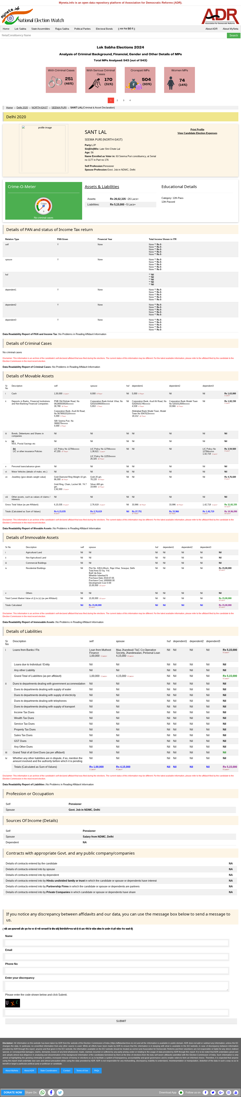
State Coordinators (48, 1070)
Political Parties (82, 28)
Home (6, 28)
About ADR (212, 28)
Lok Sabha (20, 28)
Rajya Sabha (62, 28)
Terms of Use (82, 1070)
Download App (167, 1092)
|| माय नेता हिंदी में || (126, 28)
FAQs (96, 1070)
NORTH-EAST (40, 107)
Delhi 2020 (22, 107)
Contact (66, 1070)
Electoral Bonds (104, 28)
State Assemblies (40, 28)
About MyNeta (230, 28)
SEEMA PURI (59, 107)
